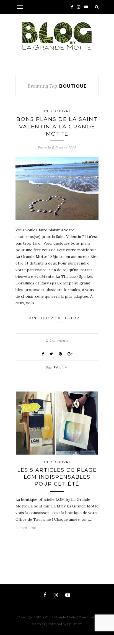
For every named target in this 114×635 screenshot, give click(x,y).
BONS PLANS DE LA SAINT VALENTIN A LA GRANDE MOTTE (57, 126)
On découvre (57, 111)
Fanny (60, 367)
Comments (57, 340)
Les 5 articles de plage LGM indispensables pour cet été (57, 477)
